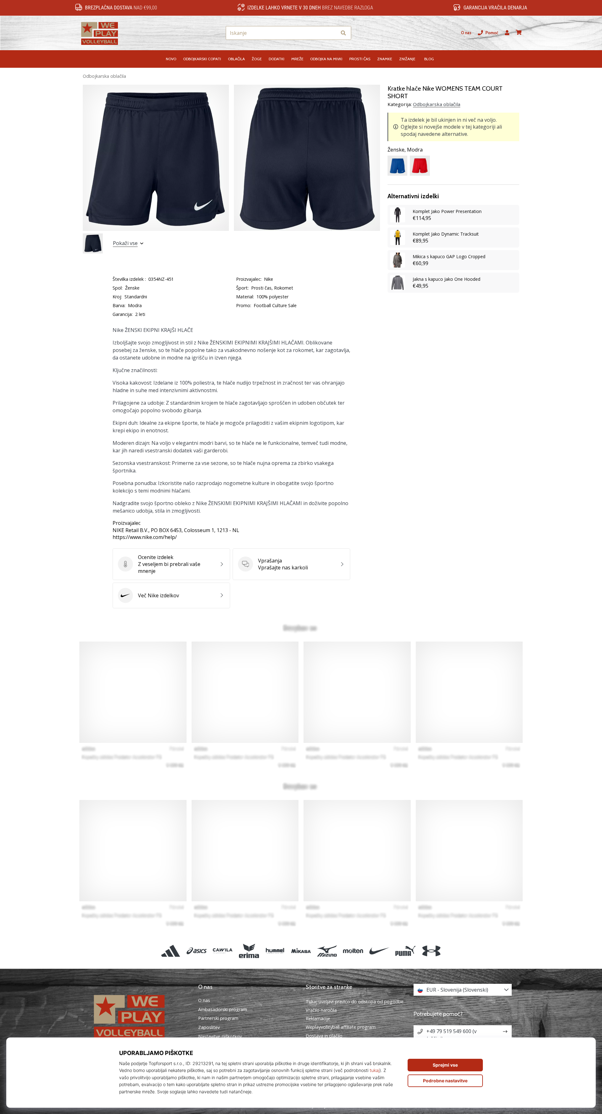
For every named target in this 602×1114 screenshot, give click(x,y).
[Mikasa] (301, 951)
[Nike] (379, 951)
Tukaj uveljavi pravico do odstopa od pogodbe (355, 1002)
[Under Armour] (431, 951)
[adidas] (170, 951)
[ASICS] (197, 951)
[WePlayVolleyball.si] (139, 1016)
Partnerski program (218, 1018)
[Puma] (405, 951)
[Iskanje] (343, 33)
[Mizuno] (327, 951)
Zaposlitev (209, 1027)
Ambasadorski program (222, 1009)
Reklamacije (318, 1018)
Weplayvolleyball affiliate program (341, 1027)
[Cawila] (223, 951)
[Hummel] (275, 951)
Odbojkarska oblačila (104, 76)
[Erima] (249, 951)
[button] (332, 33)
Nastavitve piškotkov (220, 1036)
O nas (466, 32)
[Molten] (353, 951)
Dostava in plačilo (324, 1036)
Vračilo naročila (321, 1010)
